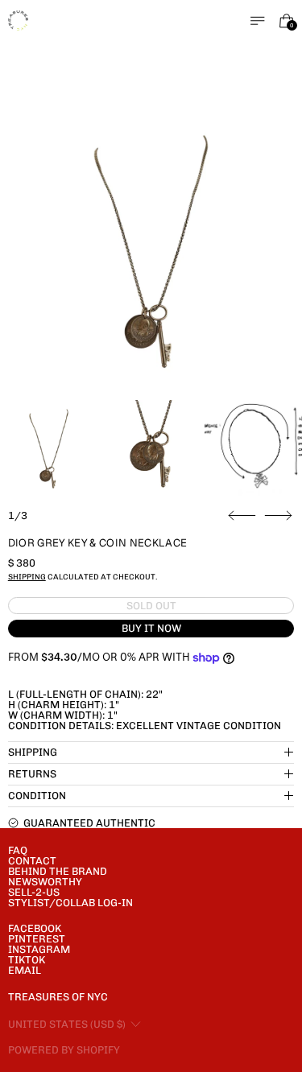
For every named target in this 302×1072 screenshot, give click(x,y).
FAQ (17, 850)
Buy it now (151, 628)
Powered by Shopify (64, 1050)
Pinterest (36, 939)
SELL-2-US (34, 892)
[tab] (48, 448)
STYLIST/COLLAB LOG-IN (70, 903)
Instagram (39, 949)
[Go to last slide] (242, 516)
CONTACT (32, 861)
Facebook (34, 928)
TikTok (26, 959)
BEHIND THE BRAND (57, 871)
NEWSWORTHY (45, 882)
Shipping (27, 576)
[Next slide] (278, 516)
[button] (151, 252)
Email (24, 970)
